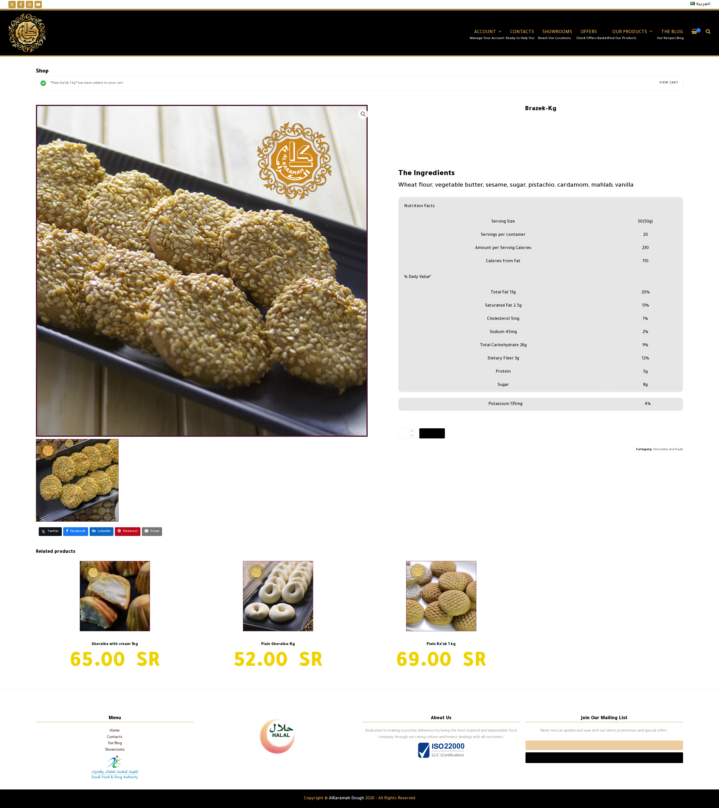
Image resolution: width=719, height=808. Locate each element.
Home (115, 731)
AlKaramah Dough (346, 798)
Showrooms (115, 750)
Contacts (114, 737)
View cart (669, 83)
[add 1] (412, 431)
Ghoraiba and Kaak (668, 450)
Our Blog (115, 744)
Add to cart (432, 433)
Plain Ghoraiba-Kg (664, 698)
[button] (694, 33)
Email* (604, 745)
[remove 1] (412, 435)
